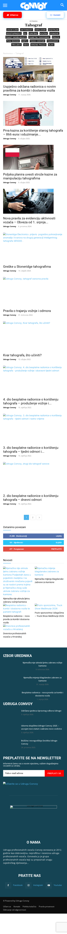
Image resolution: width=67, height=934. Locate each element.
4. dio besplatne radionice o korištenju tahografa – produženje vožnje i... (30, 401)
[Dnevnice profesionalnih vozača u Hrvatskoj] (17, 627)
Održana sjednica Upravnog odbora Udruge (41, 710)
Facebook (18, 885)
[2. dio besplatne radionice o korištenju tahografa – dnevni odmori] (33, 477)
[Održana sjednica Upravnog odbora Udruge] (11, 714)
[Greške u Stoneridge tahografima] (33, 248)
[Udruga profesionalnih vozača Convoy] (34, 6)
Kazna (43, 33)
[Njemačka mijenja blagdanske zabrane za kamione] (49, 571)
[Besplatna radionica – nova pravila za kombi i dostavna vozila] (17, 608)
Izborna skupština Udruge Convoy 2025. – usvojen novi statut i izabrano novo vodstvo (41, 727)
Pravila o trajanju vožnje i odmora (27, 311)
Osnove (54, 33)
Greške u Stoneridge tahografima (27, 266)
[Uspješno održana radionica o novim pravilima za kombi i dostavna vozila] (33, 70)
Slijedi (59, 542)
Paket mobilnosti (16, 37)
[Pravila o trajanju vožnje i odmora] (33, 292)
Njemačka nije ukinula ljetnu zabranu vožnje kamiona (42, 664)
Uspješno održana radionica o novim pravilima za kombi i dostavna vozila (29, 88)
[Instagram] (28, 885)
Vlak (51, 44)
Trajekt (16, 44)
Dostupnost (14, 33)
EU (25, 33)
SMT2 (25, 41)
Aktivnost (26, 29)
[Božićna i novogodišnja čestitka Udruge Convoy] (11, 744)
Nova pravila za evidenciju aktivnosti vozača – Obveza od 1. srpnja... (29, 220)
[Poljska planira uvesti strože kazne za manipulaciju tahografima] (33, 158)
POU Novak (13, 41)
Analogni (40, 29)
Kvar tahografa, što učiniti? (22, 355)
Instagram (38, 885)
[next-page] (39, 517)
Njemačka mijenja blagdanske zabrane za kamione (43, 679)
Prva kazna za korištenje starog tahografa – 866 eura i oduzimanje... (33, 132)
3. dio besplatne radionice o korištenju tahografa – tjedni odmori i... (30, 449)
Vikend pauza (38, 44)
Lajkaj (59, 536)
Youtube (58, 885)
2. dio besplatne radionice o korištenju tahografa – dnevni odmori (30, 498)
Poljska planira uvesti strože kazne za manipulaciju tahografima (30, 176)
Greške (33, 33)
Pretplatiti (56, 549)
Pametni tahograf (39, 37)
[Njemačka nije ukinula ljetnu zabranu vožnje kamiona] (17, 581)
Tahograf (53, 41)
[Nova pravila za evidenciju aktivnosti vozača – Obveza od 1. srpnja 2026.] (33, 201)
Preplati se (54, 773)
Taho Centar (37, 41)
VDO (26, 44)
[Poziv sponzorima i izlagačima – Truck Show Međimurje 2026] (49, 607)
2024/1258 (12, 29)
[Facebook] (8, 885)
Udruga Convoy (9, 94)
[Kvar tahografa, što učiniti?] (33, 336)
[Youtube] (49, 885)
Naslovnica (8, 53)
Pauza (56, 37)
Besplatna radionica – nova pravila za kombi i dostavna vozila (16, 619)
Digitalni (53, 29)
